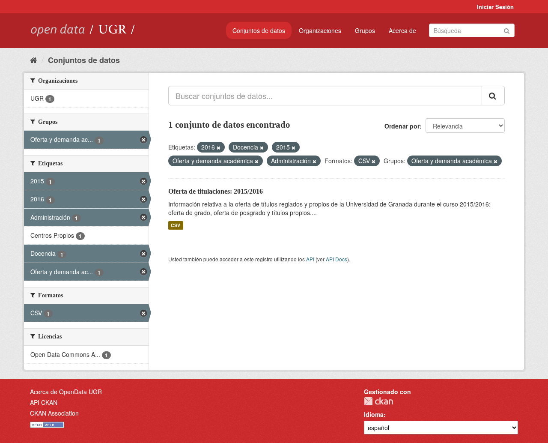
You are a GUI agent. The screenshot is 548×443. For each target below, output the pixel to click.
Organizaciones (320, 30)
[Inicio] (33, 59)
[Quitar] (218, 147)
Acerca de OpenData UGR (66, 391)
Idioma (374, 414)
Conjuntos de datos (258, 30)
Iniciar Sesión (495, 7)
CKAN (378, 401)
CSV (175, 225)
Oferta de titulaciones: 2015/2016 (215, 191)
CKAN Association (54, 413)
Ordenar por (402, 126)
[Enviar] (506, 29)
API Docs (336, 259)
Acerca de (402, 30)
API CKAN (43, 402)
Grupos (365, 30)
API (310, 259)
